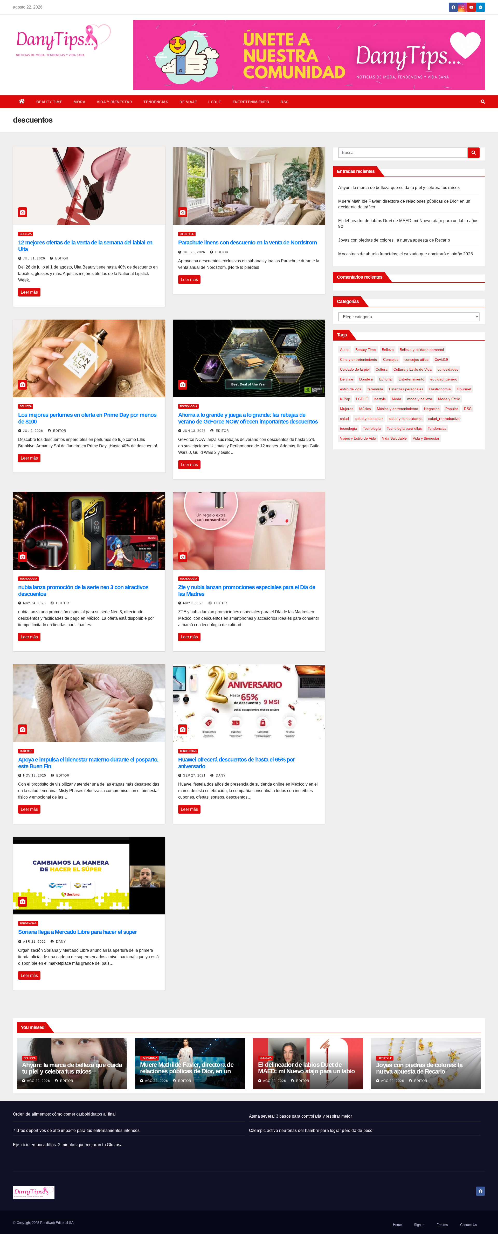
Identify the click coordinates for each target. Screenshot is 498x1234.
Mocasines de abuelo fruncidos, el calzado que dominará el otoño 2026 (405, 254)
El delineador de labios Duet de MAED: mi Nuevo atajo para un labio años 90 (306, 1071)
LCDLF (214, 102)
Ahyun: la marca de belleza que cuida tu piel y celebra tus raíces (399, 187)
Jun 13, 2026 (194, 431)
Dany (220, 775)
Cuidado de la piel (355, 369)
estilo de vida (351, 389)
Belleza (26, 233)
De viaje (188, 102)
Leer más (29, 292)
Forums (442, 1225)
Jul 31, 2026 (34, 258)
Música (365, 409)
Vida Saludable (394, 438)
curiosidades (448, 369)
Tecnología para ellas (404, 428)
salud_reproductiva (444, 419)
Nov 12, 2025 (34, 775)
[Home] (22, 101)
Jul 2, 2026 (33, 431)
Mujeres (26, 751)
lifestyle (187, 233)
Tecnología (188, 406)
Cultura (382, 369)
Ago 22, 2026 (38, 1081)
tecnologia (348, 428)
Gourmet (464, 389)
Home (397, 1225)
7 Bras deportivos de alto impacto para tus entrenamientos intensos (76, 1130)
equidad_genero (443, 379)
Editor (61, 258)
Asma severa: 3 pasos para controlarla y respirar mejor (300, 1116)
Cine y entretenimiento (358, 359)
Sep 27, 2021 (194, 775)
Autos (344, 350)
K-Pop (345, 399)
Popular (451, 409)
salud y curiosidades (405, 419)
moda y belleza (419, 399)
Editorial (385, 379)
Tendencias (155, 102)
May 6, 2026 (193, 603)
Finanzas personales (406, 389)
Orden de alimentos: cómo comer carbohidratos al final (64, 1114)
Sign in (419, 1225)
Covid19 (441, 359)
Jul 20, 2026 (194, 252)
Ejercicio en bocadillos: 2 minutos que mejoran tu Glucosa (67, 1145)
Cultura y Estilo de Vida (412, 369)
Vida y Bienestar (114, 102)
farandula (375, 389)
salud (344, 419)
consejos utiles (416, 359)
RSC (285, 102)
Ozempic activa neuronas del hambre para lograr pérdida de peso (310, 1130)
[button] (483, 102)
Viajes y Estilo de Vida (358, 438)
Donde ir (366, 379)
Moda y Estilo (449, 399)
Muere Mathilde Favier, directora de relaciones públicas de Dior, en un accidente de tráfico (186, 1071)
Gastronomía (440, 389)
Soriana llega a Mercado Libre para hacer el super (77, 932)
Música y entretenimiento (397, 409)
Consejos (390, 359)
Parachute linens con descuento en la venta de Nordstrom (247, 242)
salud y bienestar (369, 419)
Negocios (431, 409)
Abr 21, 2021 (34, 941)
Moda (79, 102)
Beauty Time (49, 102)
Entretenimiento (251, 102)
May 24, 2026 (34, 603)
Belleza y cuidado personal (422, 350)
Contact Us (468, 1225)
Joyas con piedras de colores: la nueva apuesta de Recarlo (394, 240)
